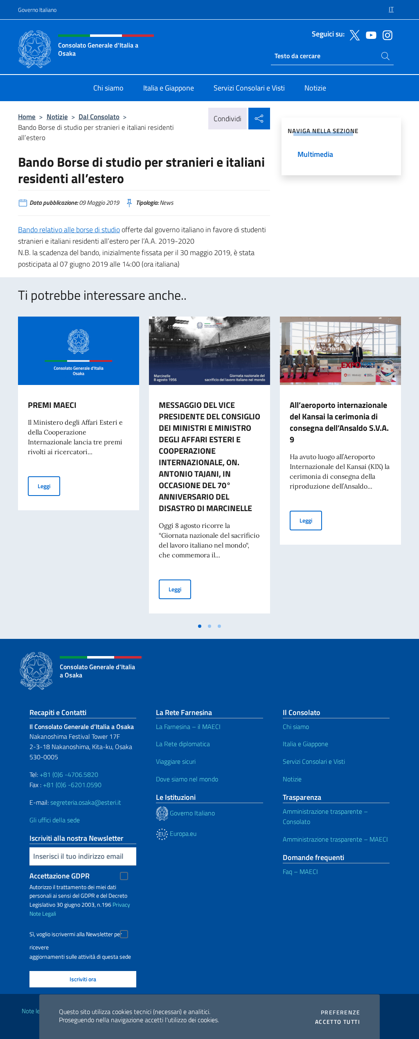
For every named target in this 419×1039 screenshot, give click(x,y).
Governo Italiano (37, 9)
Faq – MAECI (300, 871)
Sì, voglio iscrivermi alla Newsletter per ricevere (75, 935)
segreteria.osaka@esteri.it (85, 802)
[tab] (199, 626)
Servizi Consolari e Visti (314, 761)
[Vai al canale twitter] (353, 34)
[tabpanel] (78, 467)
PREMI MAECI (52, 404)
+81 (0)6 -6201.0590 (72, 785)
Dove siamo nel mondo (187, 779)
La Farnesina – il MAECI (188, 726)
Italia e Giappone (305, 744)
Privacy (121, 904)
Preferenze (340, 1012)
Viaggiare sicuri (176, 761)
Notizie (57, 116)
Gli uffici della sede (54, 820)
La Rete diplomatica (183, 744)
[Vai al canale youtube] (369, 34)
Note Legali (42, 913)
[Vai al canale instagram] (385, 34)
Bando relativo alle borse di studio (69, 229)
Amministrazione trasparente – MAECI (335, 839)
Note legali (35, 1011)
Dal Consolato (99, 116)
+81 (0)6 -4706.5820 (69, 774)
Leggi (49, 485)
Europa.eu (182, 833)
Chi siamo (296, 726)
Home (27, 116)
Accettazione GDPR (59, 875)
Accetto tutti (337, 1022)
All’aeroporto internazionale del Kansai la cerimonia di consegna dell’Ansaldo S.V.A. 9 (339, 422)
